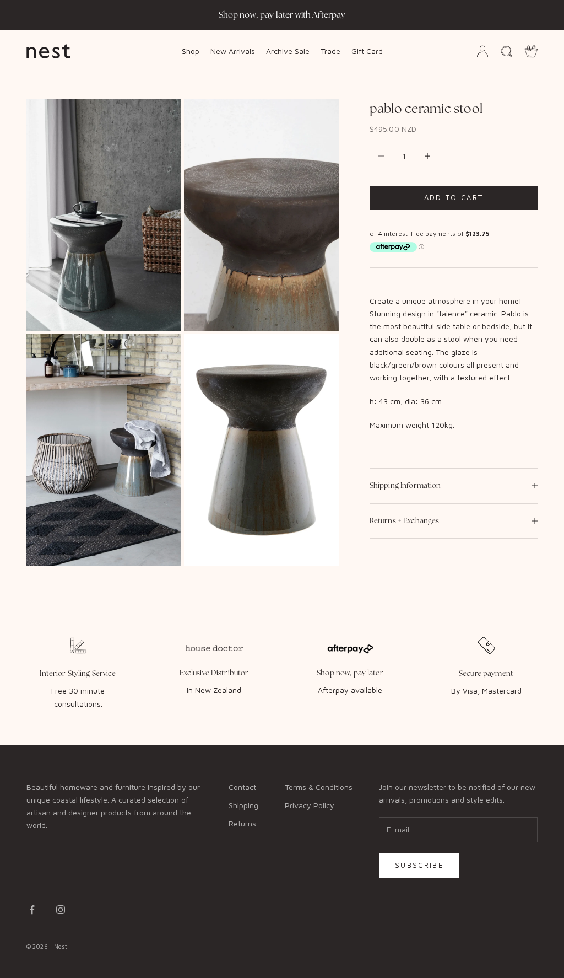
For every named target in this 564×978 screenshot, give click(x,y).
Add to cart (454, 197)
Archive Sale (288, 51)
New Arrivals (232, 51)
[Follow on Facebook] (31, 909)
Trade (330, 51)
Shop (190, 51)
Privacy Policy (309, 805)
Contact (242, 787)
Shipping (243, 805)
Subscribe (419, 865)
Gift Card (367, 51)
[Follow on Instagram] (60, 909)
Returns (242, 823)
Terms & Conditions (318, 787)
